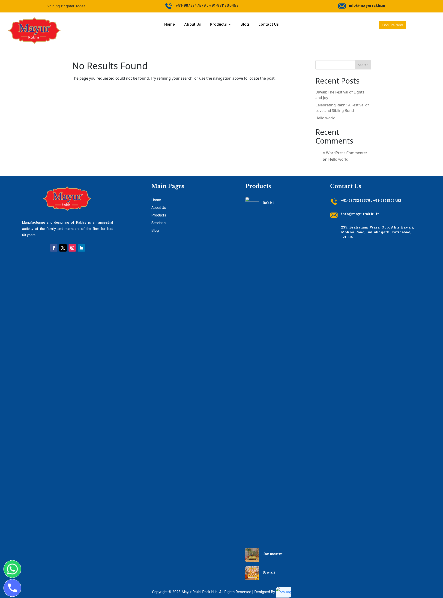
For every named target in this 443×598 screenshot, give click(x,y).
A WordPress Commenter (345, 152)
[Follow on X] (63, 248)
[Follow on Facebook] (53, 248)
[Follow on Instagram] (72, 248)
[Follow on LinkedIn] (81, 248)
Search (363, 65)
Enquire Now (392, 25)
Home (169, 25)
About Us (192, 25)
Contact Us (268, 25)
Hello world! (325, 117)
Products (218, 25)
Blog (245, 25)
